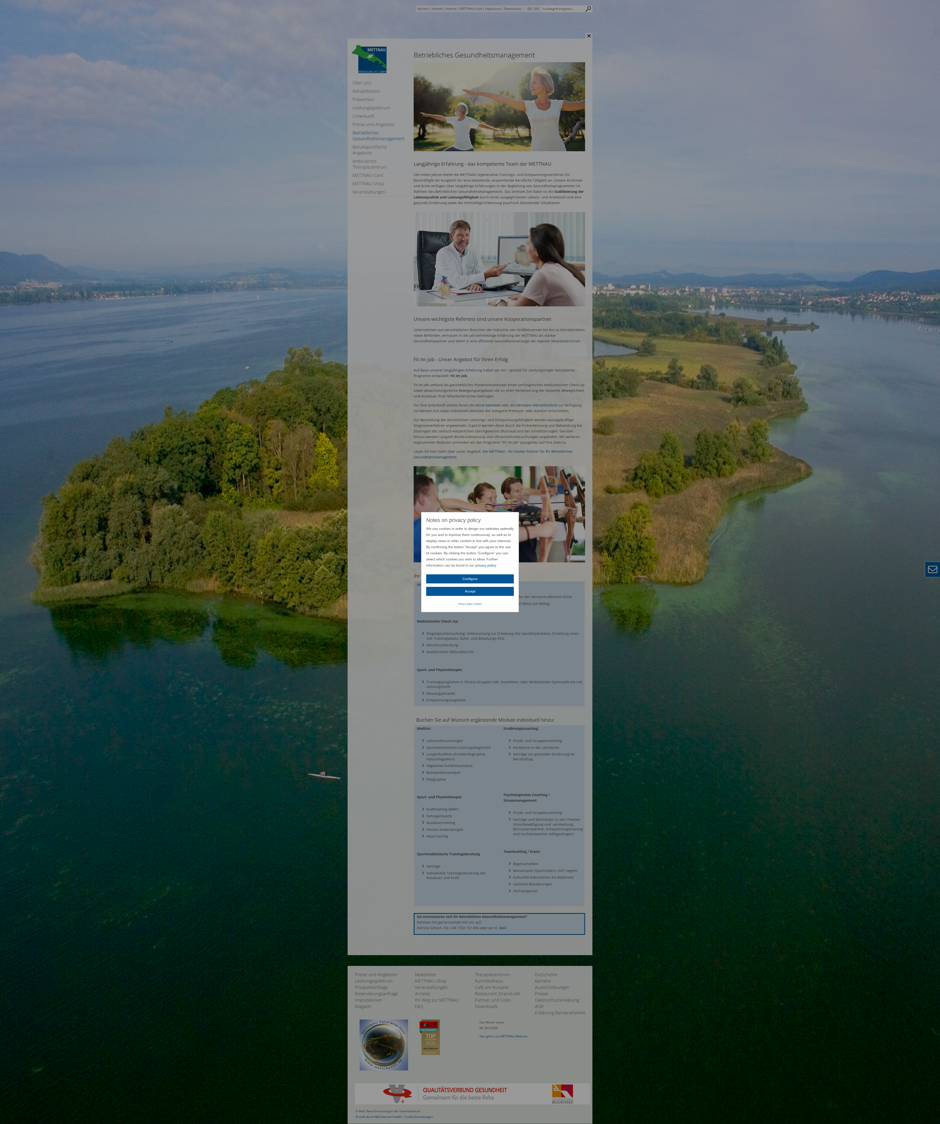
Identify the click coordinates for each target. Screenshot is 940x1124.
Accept (470, 591)
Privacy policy (465, 604)
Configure (470, 579)
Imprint (478, 604)
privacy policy (485, 565)
